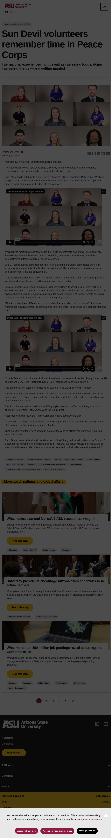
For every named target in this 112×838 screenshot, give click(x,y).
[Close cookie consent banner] (106, 816)
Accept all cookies (26, 831)
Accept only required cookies (57, 831)
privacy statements (92, 819)
